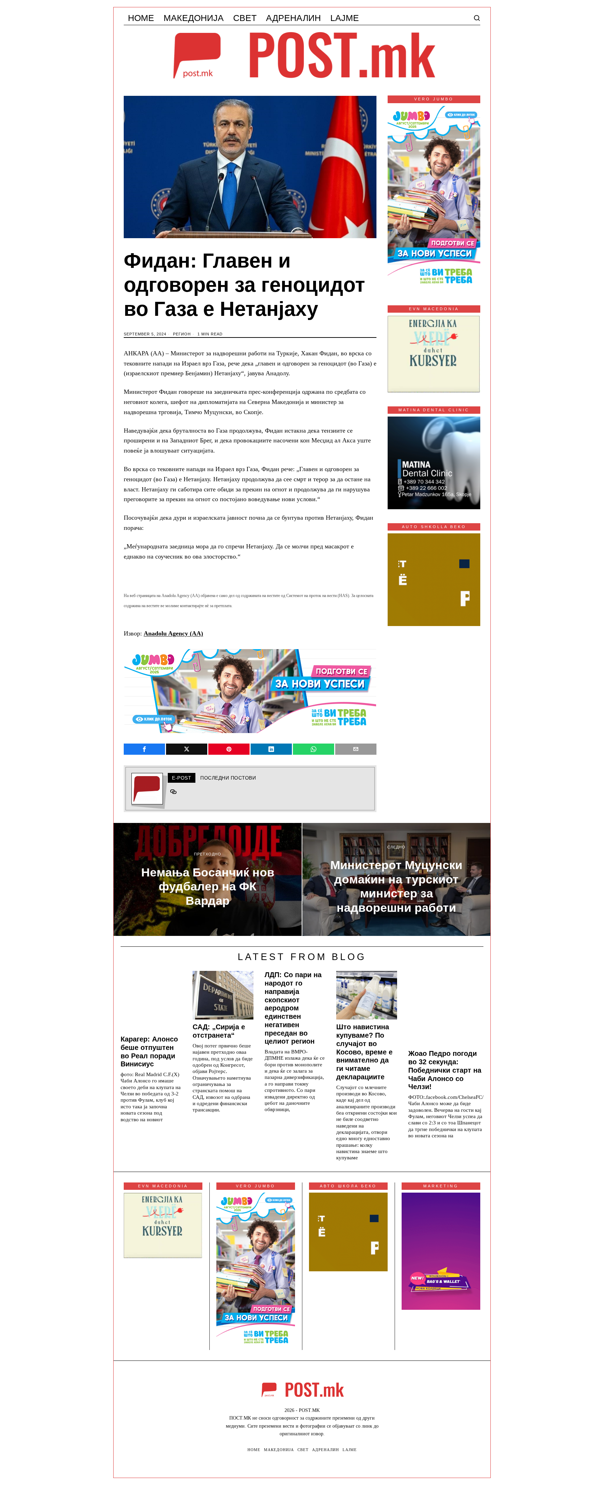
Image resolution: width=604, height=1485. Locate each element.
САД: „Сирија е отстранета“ (219, 1031)
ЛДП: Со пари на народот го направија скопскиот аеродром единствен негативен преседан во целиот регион (293, 1008)
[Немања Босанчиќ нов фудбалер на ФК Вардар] (208, 879)
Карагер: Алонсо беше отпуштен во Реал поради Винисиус (149, 1051)
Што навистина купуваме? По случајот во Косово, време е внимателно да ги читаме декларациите (364, 1052)
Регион (182, 334)
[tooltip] (144, 749)
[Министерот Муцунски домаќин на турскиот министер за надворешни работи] (396, 879)
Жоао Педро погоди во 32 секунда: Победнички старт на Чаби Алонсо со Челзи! (444, 1070)
